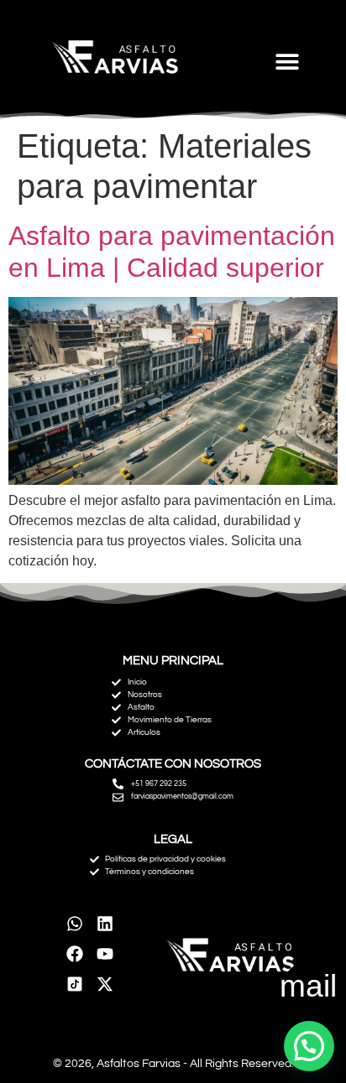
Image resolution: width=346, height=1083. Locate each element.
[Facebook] (75, 954)
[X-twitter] (105, 984)
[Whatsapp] (75, 924)
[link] (75, 984)
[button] (287, 61)
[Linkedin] (105, 924)
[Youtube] (105, 954)
